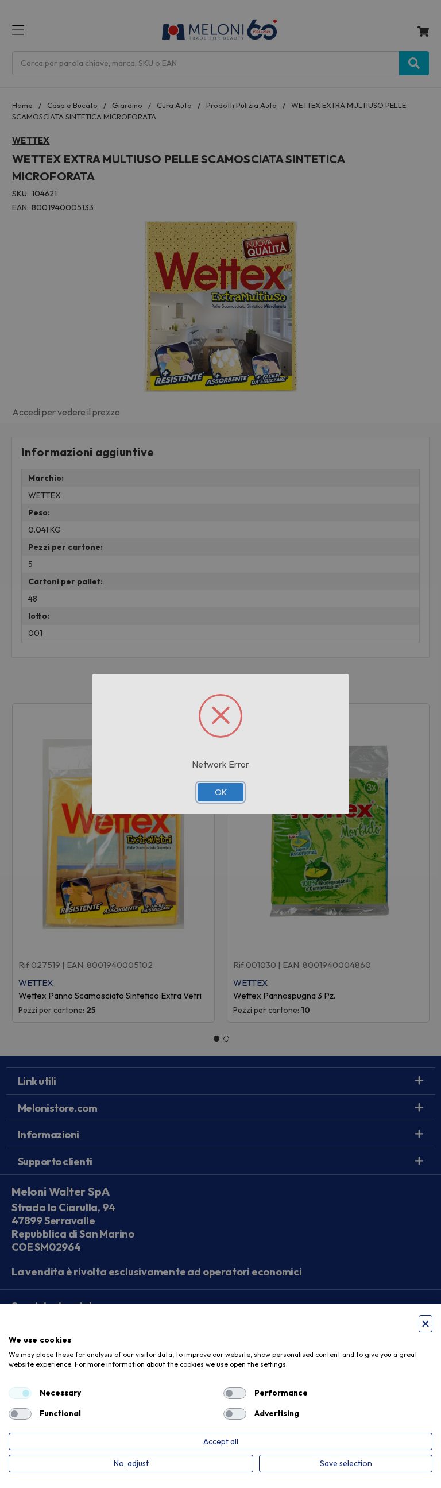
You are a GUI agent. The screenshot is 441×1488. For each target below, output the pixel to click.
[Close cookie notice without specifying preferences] (425, 1324)
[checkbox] (20, 1393)
